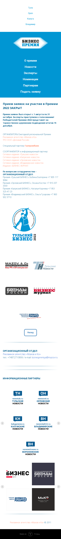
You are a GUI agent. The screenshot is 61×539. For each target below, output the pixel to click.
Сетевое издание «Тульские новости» (20, 154)
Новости (30, 67)
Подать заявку (30, 91)
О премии (30, 60)
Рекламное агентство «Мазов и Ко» (20, 137)
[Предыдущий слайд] (2, 423)
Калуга (30, 19)
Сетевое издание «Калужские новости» (21, 157)
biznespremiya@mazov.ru (45, 357)
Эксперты (30, 73)
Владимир (30, 24)
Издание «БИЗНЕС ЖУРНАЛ (15, 165)
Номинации (30, 79)
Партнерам (30, 85)
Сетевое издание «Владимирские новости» (23, 163)
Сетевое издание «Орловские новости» (21, 160)
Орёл (30, 13)
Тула (30, 8)
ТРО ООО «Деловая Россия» (16, 140)
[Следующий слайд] (58, 423)
